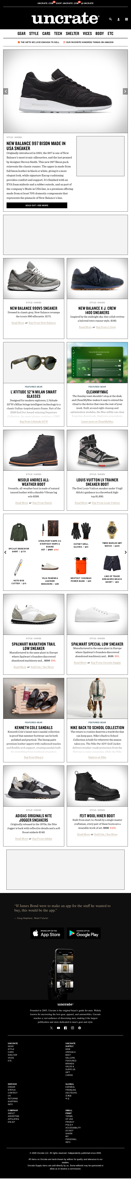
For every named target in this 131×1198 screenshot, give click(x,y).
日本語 (69, 1095)
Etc (110, 33)
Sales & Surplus (70, 1068)
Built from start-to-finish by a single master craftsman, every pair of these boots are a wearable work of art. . (97, 823)
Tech (58, 33)
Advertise (13, 1116)
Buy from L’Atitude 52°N (34, 421)
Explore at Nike (97, 757)
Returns (13, 1098)
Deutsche (71, 1092)
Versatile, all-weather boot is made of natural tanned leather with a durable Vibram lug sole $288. (33, 492)
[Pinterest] (79, 1027)
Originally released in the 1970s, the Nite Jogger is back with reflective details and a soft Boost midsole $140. (33, 828)
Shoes (18, 137)
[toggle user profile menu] (118, 19)
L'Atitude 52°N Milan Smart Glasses (34, 394)
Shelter (72, 33)
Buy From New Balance (42, 322)
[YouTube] (58, 1027)
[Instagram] (72, 1027)
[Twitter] (51, 1027)
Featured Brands (71, 1062)
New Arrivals (71, 1050)
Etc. (10, 1060)
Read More (18, 322)
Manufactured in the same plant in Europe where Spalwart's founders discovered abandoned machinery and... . (33, 656)
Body (100, 33)
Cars (46, 33)
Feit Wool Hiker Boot (97, 815)
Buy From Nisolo (42, 502)
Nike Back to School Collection (97, 727)
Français (71, 1089)
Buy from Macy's (33, 757)
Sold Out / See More (42, 666)
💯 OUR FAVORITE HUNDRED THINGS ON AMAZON (88, 42)
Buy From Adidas (42, 838)
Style (34, 33)
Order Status (11, 1088)
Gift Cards (69, 1073)
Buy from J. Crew (106, 327)
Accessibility (73, 1127)
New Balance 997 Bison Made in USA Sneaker (36, 145)
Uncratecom (46, 3)
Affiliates (13, 1119)
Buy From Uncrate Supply (106, 662)
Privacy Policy (70, 1123)
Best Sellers (70, 1056)
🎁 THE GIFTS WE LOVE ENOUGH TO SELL (38, 42)
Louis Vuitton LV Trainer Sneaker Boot (97, 482)
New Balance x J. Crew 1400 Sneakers (97, 310)
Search (110, 19)
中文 (67, 1098)
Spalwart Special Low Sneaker (97, 644)
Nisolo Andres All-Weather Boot (34, 482)
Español (70, 1086)
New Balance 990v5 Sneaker (33, 308)
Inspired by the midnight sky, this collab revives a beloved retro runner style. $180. (97, 318)
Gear (22, 33)
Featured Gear (33, 386)
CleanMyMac (97, 392)
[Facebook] (65, 1027)
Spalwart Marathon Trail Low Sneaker (33, 646)
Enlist (11, 1121)
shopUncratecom (67, 3)
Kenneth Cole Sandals (34, 727)
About (11, 1113)
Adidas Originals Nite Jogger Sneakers (33, 818)
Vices (87, 33)
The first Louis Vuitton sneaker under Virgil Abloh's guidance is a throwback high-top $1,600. (97, 492)
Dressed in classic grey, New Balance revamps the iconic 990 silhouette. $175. (34, 314)
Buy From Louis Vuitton (106, 502)
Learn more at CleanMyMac (97, 421)
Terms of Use (69, 1117)
